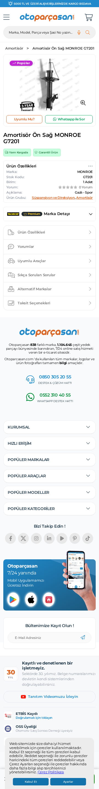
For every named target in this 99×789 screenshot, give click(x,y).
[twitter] (23, 538)
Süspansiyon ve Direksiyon (53, 198)
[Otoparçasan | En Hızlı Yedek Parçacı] (47, 17)
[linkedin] (49, 538)
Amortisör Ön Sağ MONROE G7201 (63, 48)
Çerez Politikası (51, 772)
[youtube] (61, 538)
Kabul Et (31, 781)
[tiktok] (87, 538)
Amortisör (14, 48)
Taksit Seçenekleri (34, 303)
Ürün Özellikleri (31, 232)
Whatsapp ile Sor (71, 119)
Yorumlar (26, 246)
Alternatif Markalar (34, 289)
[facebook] (10, 538)
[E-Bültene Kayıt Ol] (83, 637)
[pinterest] (74, 538)
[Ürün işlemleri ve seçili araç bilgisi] (90, 166)
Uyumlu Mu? (24, 119)
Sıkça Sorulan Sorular (36, 275)
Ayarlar (68, 781)
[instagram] (36, 538)
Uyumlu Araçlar (32, 261)
